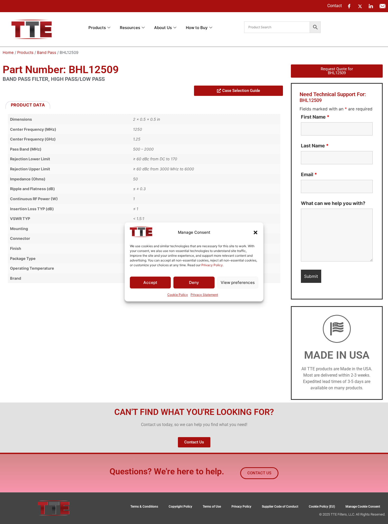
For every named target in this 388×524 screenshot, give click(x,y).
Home (8, 52)
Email (309, 174)
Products (97, 27)
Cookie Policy (177, 295)
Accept (150, 282)
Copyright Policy (180, 506)
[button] (255, 232)
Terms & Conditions (144, 506)
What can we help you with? (333, 203)
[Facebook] (349, 6)
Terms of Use (212, 506)
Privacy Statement (204, 295)
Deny (194, 282)
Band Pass (46, 52)
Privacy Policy (212, 265)
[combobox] (277, 27)
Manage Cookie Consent (363, 506)
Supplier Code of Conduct (280, 506)
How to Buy (197, 27)
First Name (315, 117)
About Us (163, 27)
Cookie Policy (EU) (322, 506)
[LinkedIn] (371, 6)
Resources (130, 27)
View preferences (238, 282)
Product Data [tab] (28, 104)
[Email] (382, 6)
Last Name (315, 145)
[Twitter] (360, 6)
